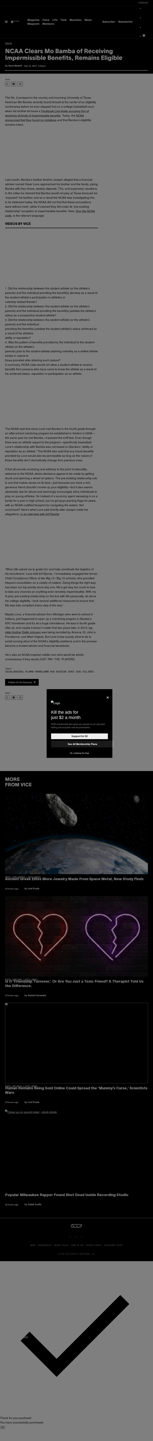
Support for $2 (79, 736)
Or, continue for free (79, 753)
